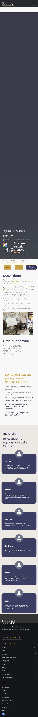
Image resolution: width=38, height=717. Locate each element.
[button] (19, 389)
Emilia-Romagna (7, 700)
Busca (19, 664)
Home (5, 261)
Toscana (5, 707)
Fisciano (30, 282)
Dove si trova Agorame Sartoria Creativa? (18, 388)
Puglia (4, 714)
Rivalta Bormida (19, 677)
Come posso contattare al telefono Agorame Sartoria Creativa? (16, 406)
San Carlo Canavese (19, 657)
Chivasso (19, 654)
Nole (19, 651)
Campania (22, 261)
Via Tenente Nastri (16, 282)
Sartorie (13, 261)
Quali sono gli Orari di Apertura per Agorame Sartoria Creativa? (18, 399)
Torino (19, 647)
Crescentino (19, 674)
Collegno (19, 671)
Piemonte (5, 704)
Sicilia (4, 710)
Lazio (4, 690)
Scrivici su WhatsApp (13, 637)
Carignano (19, 661)
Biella (19, 667)
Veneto (4, 694)
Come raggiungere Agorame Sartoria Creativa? (17, 413)
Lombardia (5, 687)
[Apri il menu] (34, 4)
